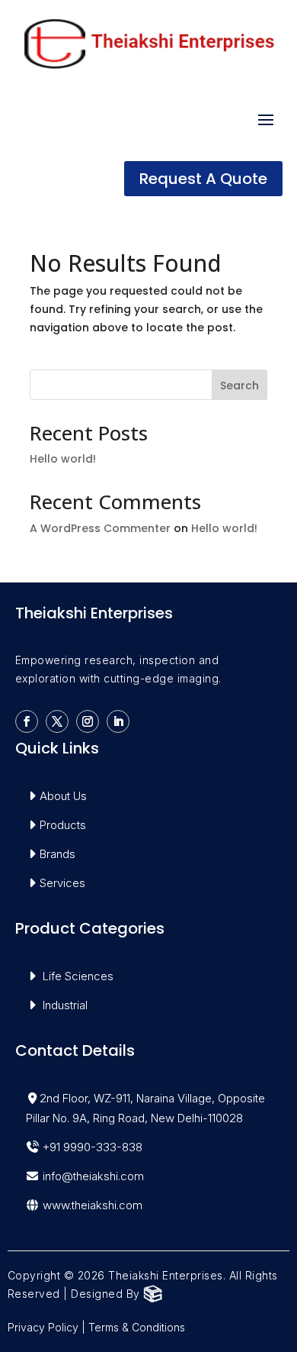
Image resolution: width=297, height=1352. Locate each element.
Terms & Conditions (136, 1327)
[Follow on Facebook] (26, 721)
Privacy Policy (43, 1327)
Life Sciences (78, 976)
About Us (63, 796)
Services (62, 883)
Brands (57, 854)
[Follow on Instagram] (87, 721)
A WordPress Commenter (100, 528)
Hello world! (63, 458)
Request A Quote (203, 178)
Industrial (65, 1005)
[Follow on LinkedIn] (118, 721)
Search (239, 385)
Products (63, 825)
